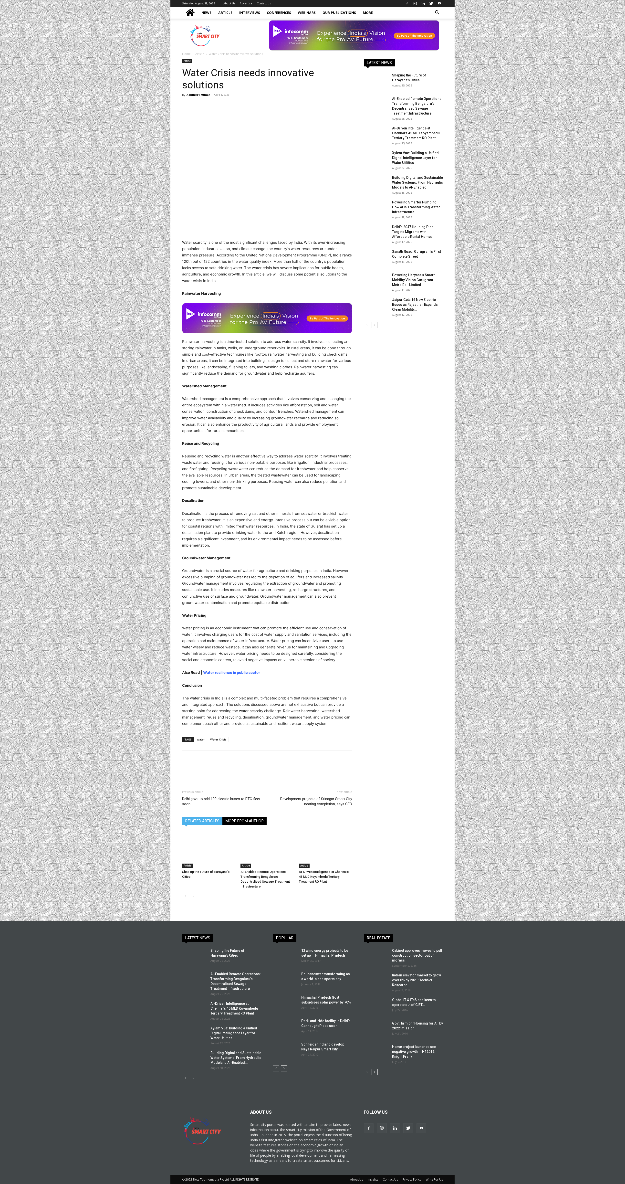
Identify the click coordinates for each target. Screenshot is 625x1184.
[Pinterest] (209, 106)
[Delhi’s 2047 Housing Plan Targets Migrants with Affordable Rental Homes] (376, 233)
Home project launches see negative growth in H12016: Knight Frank (414, 1051)
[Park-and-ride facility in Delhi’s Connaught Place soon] (285, 1027)
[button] (437, 13)
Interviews (249, 12)
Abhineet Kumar (198, 94)
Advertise (246, 3)
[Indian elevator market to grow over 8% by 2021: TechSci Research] (376, 981)
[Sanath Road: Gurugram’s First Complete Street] (376, 257)
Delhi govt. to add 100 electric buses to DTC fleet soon (221, 801)
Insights (373, 1179)
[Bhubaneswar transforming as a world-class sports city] (285, 980)
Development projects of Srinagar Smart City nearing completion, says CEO (316, 801)
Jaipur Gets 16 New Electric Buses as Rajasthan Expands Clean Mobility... (415, 304)
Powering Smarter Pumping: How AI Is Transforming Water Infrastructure (416, 207)
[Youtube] (439, 3)
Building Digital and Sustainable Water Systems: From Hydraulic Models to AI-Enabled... (417, 182)
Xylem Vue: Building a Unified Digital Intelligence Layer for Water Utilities (415, 158)
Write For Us (434, 1179)
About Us (229, 3)
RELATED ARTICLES (202, 821)
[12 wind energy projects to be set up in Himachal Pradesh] (285, 956)
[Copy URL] (243, 106)
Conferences (279, 12)
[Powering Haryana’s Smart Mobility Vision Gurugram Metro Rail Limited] (376, 281)
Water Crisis (218, 739)
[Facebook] (407, 3)
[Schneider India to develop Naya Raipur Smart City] (285, 1050)
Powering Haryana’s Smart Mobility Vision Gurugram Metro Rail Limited (413, 280)
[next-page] (193, 896)
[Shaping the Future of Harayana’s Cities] (208, 849)
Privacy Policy (412, 1179)
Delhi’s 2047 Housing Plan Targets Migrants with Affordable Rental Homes (412, 232)
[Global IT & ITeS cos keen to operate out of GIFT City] (376, 1006)
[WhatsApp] (221, 106)
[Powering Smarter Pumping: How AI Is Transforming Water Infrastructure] (376, 208)
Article (225, 12)
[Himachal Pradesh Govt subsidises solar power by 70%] (284, 1003)
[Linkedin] (423, 3)
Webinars (307, 12)
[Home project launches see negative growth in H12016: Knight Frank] (376, 1052)
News (206, 12)
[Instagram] (415, 3)
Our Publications (339, 12)
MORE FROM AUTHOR (244, 821)
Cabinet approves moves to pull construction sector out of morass (417, 955)
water (201, 739)
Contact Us (264, 3)
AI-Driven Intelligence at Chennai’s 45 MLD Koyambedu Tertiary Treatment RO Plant (324, 876)
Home (186, 54)
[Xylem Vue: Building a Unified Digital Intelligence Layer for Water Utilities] (376, 159)
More (368, 12)
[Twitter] (431, 3)
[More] (255, 106)
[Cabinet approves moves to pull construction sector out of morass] (376, 956)
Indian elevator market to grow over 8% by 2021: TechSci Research (416, 980)
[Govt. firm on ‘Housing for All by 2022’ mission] (376, 1029)
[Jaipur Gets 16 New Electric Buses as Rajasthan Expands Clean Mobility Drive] (376, 305)
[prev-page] (185, 896)
